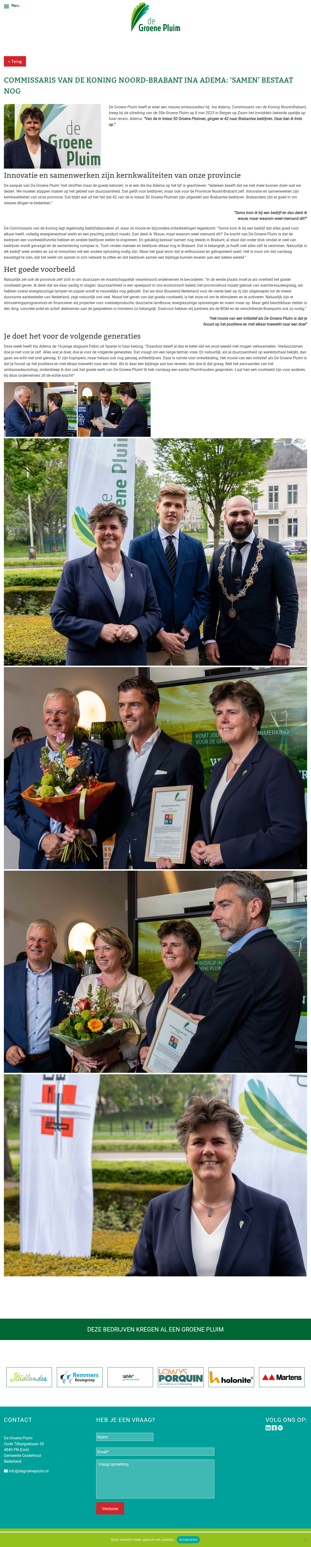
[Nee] (304, 1539)
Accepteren (188, 1539)
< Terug (15, 61)
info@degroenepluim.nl (29, 1470)
